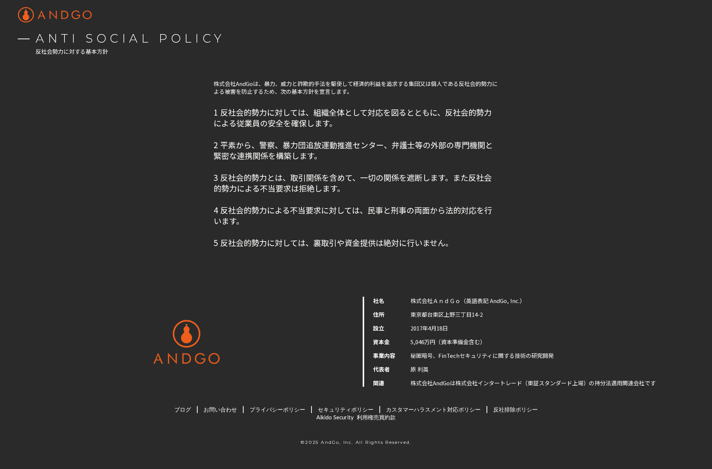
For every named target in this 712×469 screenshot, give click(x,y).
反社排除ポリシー (515, 409)
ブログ (182, 409)
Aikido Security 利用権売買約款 (356, 417)
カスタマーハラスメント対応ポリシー (433, 409)
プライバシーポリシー (277, 409)
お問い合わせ (220, 409)
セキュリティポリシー (345, 409)
